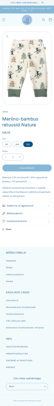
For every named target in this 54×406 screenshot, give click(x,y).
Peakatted (11, 260)
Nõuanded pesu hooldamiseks (21, 307)
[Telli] (44, 386)
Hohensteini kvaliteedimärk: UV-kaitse (25, 327)
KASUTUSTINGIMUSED (17, 346)
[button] (3, 20)
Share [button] (8, 229)
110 (28, 144)
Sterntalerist (12, 300)
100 (17, 144)
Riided (9, 267)
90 (6, 144)
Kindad (9, 281)
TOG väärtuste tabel (16, 320)
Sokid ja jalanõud (14, 274)
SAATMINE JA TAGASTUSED (19, 360)
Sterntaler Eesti (23, 400)
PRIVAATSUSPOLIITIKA (17, 353)
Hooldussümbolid (15, 314)
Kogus (5, 151)
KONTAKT (10, 367)
